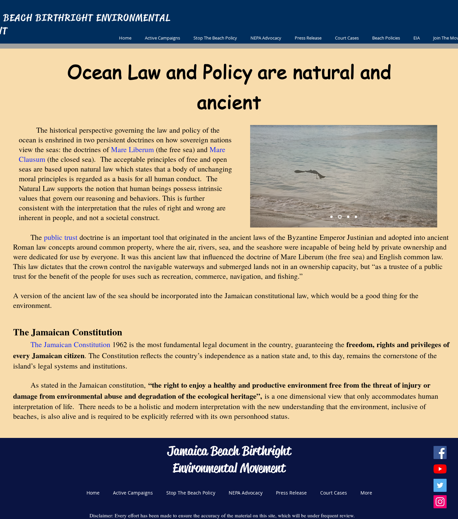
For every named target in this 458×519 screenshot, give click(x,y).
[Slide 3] (348, 217)
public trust (60, 237)
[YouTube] (440, 468)
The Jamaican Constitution (70, 344)
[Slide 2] (340, 217)
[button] (308, 38)
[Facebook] (440, 452)
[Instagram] (440, 501)
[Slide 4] (356, 217)
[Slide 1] (331, 217)
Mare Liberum (132, 149)
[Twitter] (440, 485)
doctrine (90, 237)
